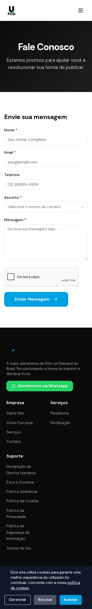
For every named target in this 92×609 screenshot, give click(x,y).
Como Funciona (19, 422)
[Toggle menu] (80, 10)
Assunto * (13, 197)
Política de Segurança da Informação (17, 532)
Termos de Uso (18, 548)
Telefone (12, 174)
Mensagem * (15, 219)
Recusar (45, 599)
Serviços (13, 432)
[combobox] (46, 207)
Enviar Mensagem (32, 299)
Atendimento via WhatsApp (43, 385)
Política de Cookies (22, 501)
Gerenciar (17, 599)
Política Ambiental (21, 491)
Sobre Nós (15, 413)
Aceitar (71, 599)
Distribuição (60, 422)
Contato (13, 441)
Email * (10, 152)
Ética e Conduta (20, 482)
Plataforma (59, 413)
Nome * (10, 130)
